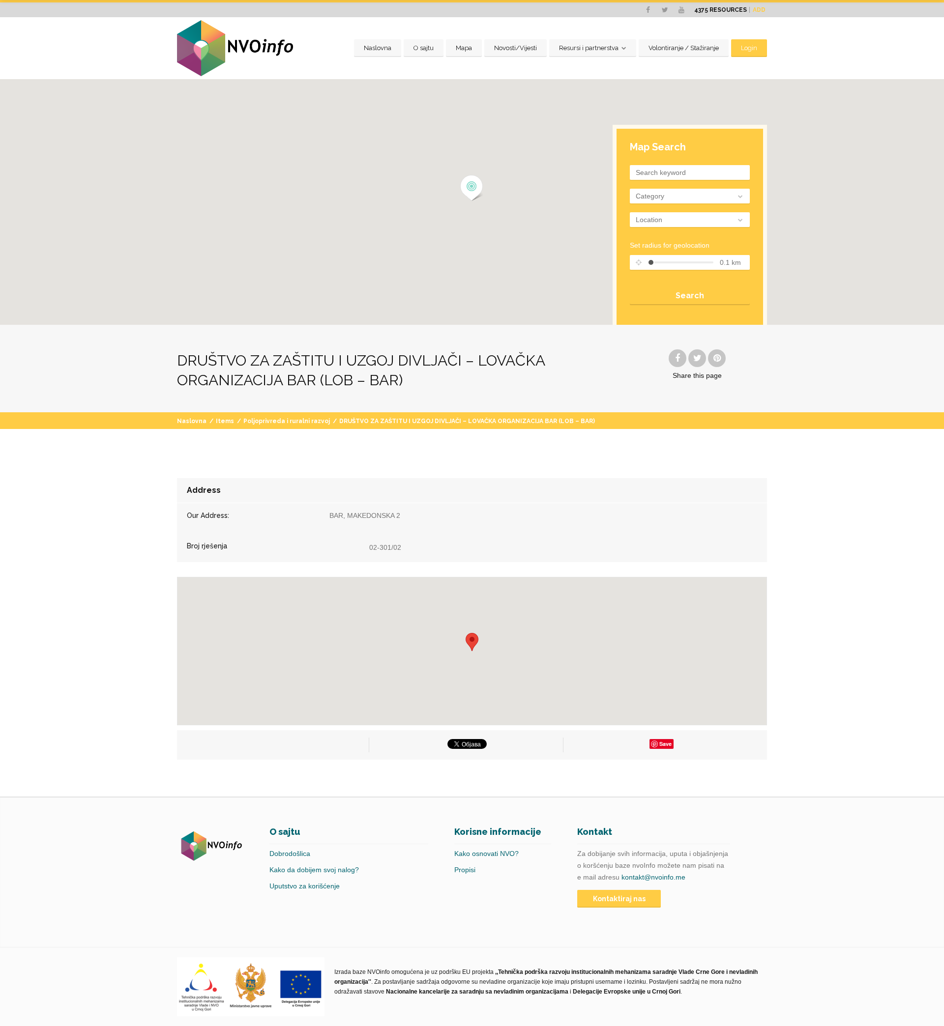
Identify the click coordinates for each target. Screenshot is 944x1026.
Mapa (464, 48)
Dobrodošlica (289, 853)
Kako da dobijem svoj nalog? (314, 870)
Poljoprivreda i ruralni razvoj (286, 421)
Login (749, 48)
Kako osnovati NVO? (486, 853)
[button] (472, 188)
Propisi (464, 870)
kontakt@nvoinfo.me (653, 877)
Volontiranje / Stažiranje (684, 48)
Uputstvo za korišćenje (304, 886)
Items (225, 421)
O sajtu (423, 48)
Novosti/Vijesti (515, 48)
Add (759, 9)
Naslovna (377, 48)
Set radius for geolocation (669, 245)
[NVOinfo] (235, 48)
